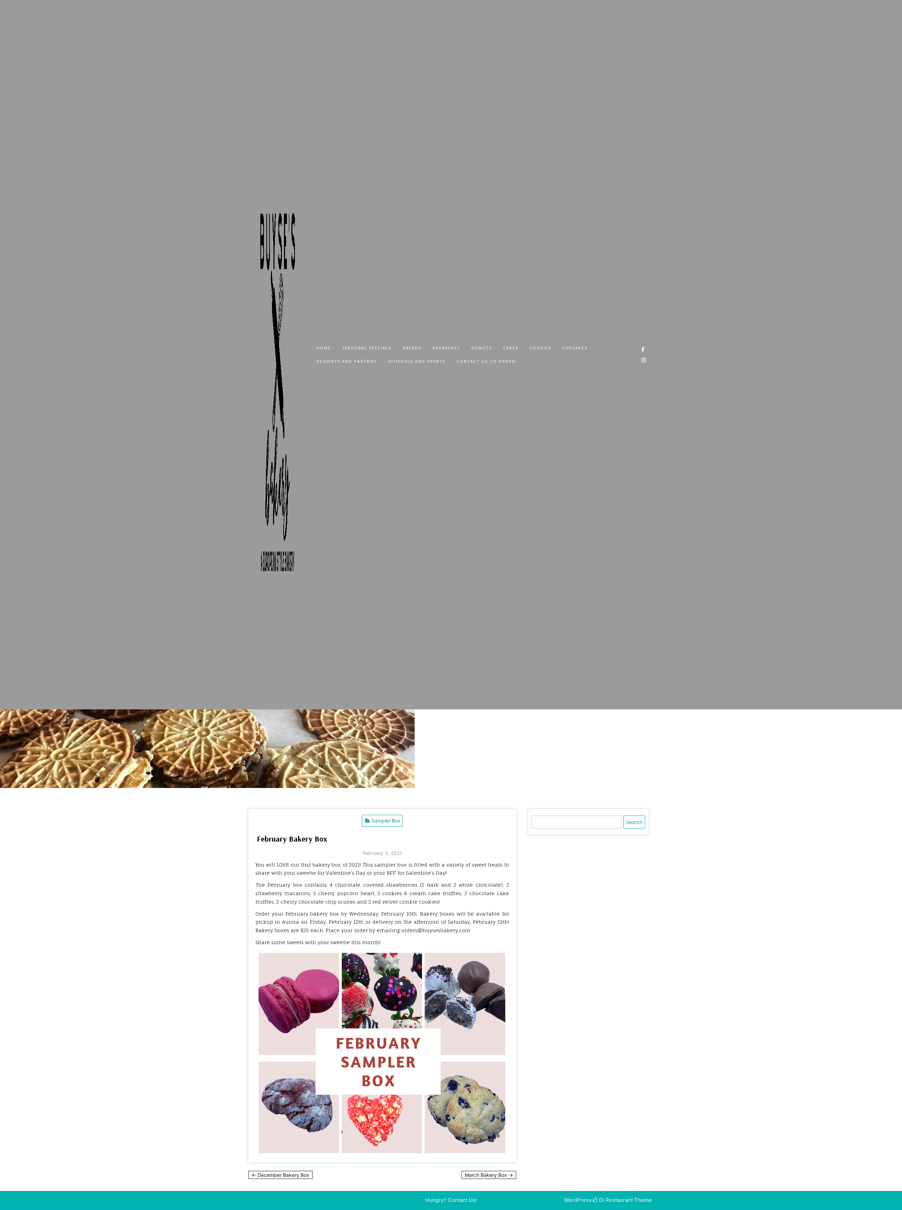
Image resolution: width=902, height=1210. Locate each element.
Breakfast (446, 347)
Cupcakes (574, 347)
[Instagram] (644, 360)
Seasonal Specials (366, 347)
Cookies (540, 347)
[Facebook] (643, 349)
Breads (412, 347)
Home (323, 347)
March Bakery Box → (489, 1175)
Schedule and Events (416, 361)
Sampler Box (386, 821)
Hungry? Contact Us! (451, 1200)
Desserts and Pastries (346, 361)
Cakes (510, 347)
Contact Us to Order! (487, 361)
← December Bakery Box (280, 1175)
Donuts (481, 347)
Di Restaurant (615, 1200)
